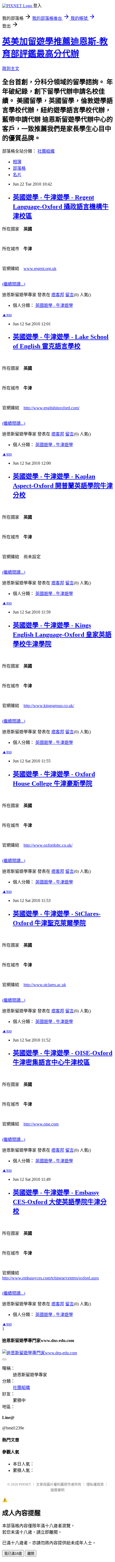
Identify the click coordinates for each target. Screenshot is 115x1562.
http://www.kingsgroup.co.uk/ (49, 705)
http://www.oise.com (41, 1124)
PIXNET (25, 1484)
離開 (30, 1554)
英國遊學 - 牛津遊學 (54, 305)
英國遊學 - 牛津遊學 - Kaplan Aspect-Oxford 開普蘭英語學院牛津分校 (63, 486)
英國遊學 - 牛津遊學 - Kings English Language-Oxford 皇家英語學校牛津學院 (62, 634)
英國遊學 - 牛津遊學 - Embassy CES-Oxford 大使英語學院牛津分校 (60, 1202)
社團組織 (46, 151)
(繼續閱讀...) (13, 284)
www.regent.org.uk (40, 268)
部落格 (19, 168)
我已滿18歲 (13, 1554)
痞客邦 (57, 294)
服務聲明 (57, 1490)
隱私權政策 (95, 1484)
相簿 (17, 162)
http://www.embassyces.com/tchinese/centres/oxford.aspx (50, 1278)
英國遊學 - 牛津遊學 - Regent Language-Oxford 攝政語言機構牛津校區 (61, 206)
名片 (17, 174)
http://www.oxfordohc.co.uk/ (48, 845)
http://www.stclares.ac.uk (45, 984)
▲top (7, 315)
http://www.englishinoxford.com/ (51, 408)
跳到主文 (10, 68)
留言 (69, 294)
